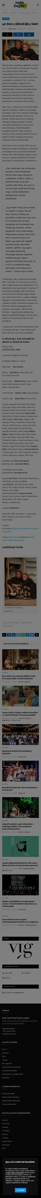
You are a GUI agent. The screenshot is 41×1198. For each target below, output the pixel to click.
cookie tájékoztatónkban (14, 1173)
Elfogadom (20, 1190)
